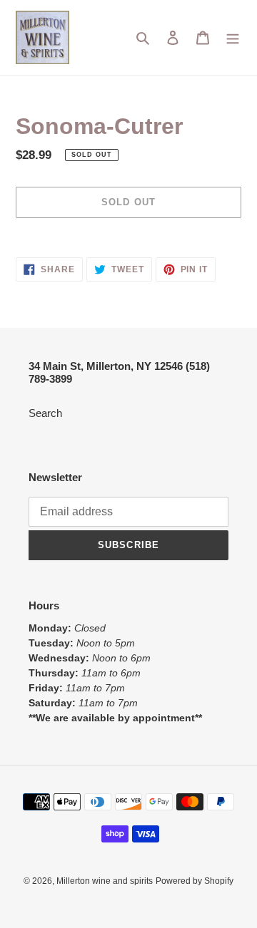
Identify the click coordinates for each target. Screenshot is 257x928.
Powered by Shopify (194, 881)
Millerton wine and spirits (104, 881)
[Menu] (233, 37)
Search (45, 413)
